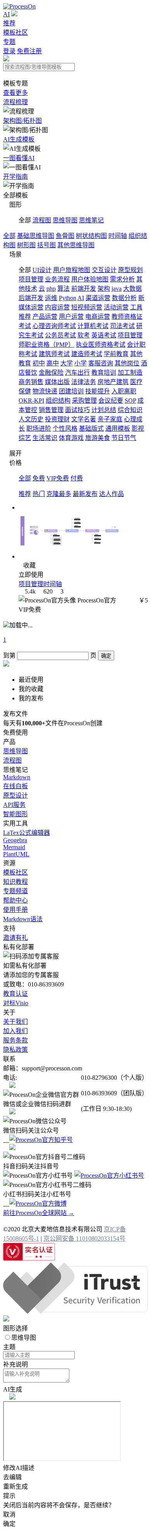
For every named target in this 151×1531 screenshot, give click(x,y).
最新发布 (85, 494)
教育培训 (103, 372)
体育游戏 (71, 438)
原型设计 (15, 795)
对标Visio (15, 1003)
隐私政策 (15, 1049)
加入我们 (15, 1031)
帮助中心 (15, 900)
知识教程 (15, 881)
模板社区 (15, 32)
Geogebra (15, 840)
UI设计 (42, 270)
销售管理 (51, 410)
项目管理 (31, 279)
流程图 (42, 220)
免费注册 (29, 51)
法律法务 (83, 382)
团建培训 (71, 391)
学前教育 (116, 354)
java (117, 288)
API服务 (14, 804)
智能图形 (15, 814)
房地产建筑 (113, 382)
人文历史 (31, 419)
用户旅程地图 (71, 270)
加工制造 (130, 372)
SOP (130, 400)
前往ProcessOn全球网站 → (38, 1213)
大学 (66, 363)
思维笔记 (91, 220)
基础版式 (91, 428)
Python (67, 298)
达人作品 (111, 494)
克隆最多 (58, 494)
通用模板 (117, 428)
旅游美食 (97, 438)
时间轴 (117, 235)
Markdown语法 (23, 919)
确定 (106, 656)
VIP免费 (57, 478)
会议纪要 (110, 400)
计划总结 (103, 410)
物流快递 (45, 391)
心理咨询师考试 (54, 326)
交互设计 (104, 270)
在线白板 (15, 786)
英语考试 (103, 335)
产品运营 (45, 316)
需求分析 (122, 279)
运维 (51, 298)
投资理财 (57, 419)
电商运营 (97, 316)
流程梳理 (15, 102)
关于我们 (15, 1021)
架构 (104, 288)
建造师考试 (86, 354)
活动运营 (116, 307)
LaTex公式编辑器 (26, 832)
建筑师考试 (54, 354)
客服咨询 (100, 363)
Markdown (16, 777)
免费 (39, 478)
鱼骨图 (65, 235)
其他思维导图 (75, 245)
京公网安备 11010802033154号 (84, 1238)
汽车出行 (77, 372)
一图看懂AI (18, 158)
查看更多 (15, 92)
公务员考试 (60, 335)
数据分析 (124, 298)
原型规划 (130, 270)
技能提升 (97, 391)
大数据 (132, 288)
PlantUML (16, 854)
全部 (9, 235)
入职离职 (124, 391)
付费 (76, 478)
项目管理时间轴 (40, 584)
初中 (39, 363)
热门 (39, 494)
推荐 (9, 23)
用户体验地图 (89, 279)
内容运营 (57, 307)
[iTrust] (75, 1311)
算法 (63, 288)
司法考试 (122, 326)
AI (6, 14)
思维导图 (65, 220)
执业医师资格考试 (100, 344)
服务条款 (15, 1040)
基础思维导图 (35, 235)
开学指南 (15, 176)
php (51, 288)
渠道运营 (98, 298)
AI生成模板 (18, 139)
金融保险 (51, 372)
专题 (9, 41)
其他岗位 (127, 363)
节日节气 (124, 438)
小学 (80, 363)
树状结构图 (91, 235)
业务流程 (57, 279)
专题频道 (15, 891)
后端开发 (31, 298)
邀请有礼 (15, 937)
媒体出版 (57, 382)
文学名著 (83, 419)
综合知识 (130, 410)
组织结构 (58, 400)
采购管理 (84, 400)
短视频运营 (86, 307)
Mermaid (14, 847)
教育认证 (15, 993)
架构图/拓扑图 (22, 120)
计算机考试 (92, 326)
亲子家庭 (110, 419)
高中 (52, 363)
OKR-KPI (31, 400)
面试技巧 (77, 410)
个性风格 (65, 428)
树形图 (26, 245)
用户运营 (71, 316)
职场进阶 (38, 428)
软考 (83, 335)
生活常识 (45, 438)
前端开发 (83, 288)
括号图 (46, 245)
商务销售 (31, 382)
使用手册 (15, 909)
